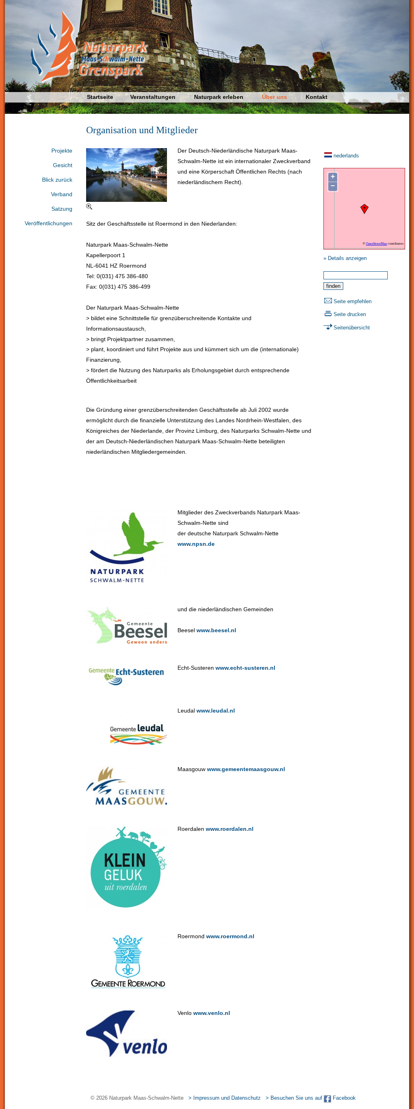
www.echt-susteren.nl (245, 668)
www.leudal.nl (215, 710)
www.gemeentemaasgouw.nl (246, 769)
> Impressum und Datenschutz (224, 1098)
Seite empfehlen (353, 301)
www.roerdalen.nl (229, 829)
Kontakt (316, 97)
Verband (61, 194)
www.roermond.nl (230, 936)
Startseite (100, 97)
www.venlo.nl (211, 1013)
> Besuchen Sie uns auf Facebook (311, 1098)
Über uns (274, 97)
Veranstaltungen (152, 97)
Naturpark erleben (218, 97)
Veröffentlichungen (48, 223)
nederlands (346, 156)
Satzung (61, 208)
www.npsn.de (196, 544)
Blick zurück (57, 179)
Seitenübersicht (352, 328)
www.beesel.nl (216, 630)
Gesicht (62, 165)
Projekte (61, 150)
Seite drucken (350, 314)
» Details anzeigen (345, 258)
